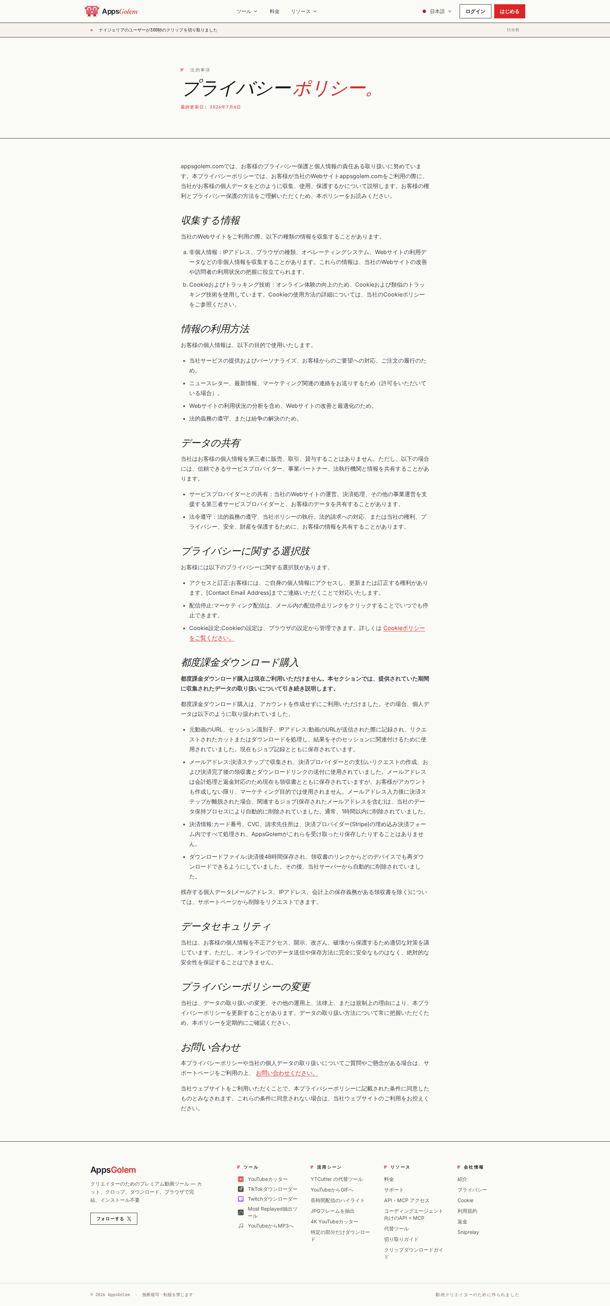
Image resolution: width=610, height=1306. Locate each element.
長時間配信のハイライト (338, 1200)
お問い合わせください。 (287, 1072)
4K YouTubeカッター (334, 1221)
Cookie (465, 1200)
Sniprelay (468, 1232)
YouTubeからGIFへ (332, 1190)
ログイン (475, 11)
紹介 (462, 1179)
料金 (275, 11)
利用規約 (467, 1211)
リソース (301, 11)
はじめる (510, 11)
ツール (244, 11)
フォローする (110, 1219)
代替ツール (396, 1228)
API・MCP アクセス (407, 1200)
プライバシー (472, 1190)
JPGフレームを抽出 (333, 1211)
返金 (462, 1221)
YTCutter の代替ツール (337, 1179)
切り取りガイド (401, 1239)
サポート (394, 1190)
